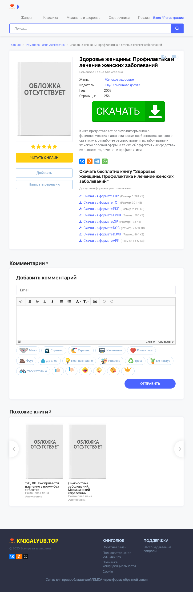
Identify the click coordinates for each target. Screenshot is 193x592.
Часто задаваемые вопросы (158, 549)
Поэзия (144, 18)
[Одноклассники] (89, 161)
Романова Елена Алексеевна (45, 45)
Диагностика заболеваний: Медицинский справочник (79, 488)
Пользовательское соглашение (117, 554)
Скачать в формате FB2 (113, 196)
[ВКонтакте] (82, 161)
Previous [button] (14, 449)
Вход (157, 18)
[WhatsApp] (105, 161)
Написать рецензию (44, 184)
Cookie (108, 571)
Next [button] (179, 449)
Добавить (44, 173)
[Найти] (177, 28)
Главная (15, 45)
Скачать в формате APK (114, 240)
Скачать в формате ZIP (112, 221)
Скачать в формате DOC (114, 228)
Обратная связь (114, 547)
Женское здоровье (119, 79)
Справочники (119, 18)
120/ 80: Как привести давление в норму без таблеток (42, 486)
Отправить (150, 383)
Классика (50, 18)
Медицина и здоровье (83, 18)
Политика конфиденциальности (119, 564)
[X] (25, 556)
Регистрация (173, 18)
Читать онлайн (44, 157)
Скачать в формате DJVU (113, 234)
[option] (43, 461)
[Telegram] (97, 161)
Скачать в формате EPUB (113, 215)
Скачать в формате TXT (112, 202)
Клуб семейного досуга (122, 85)
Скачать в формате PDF (113, 209)
